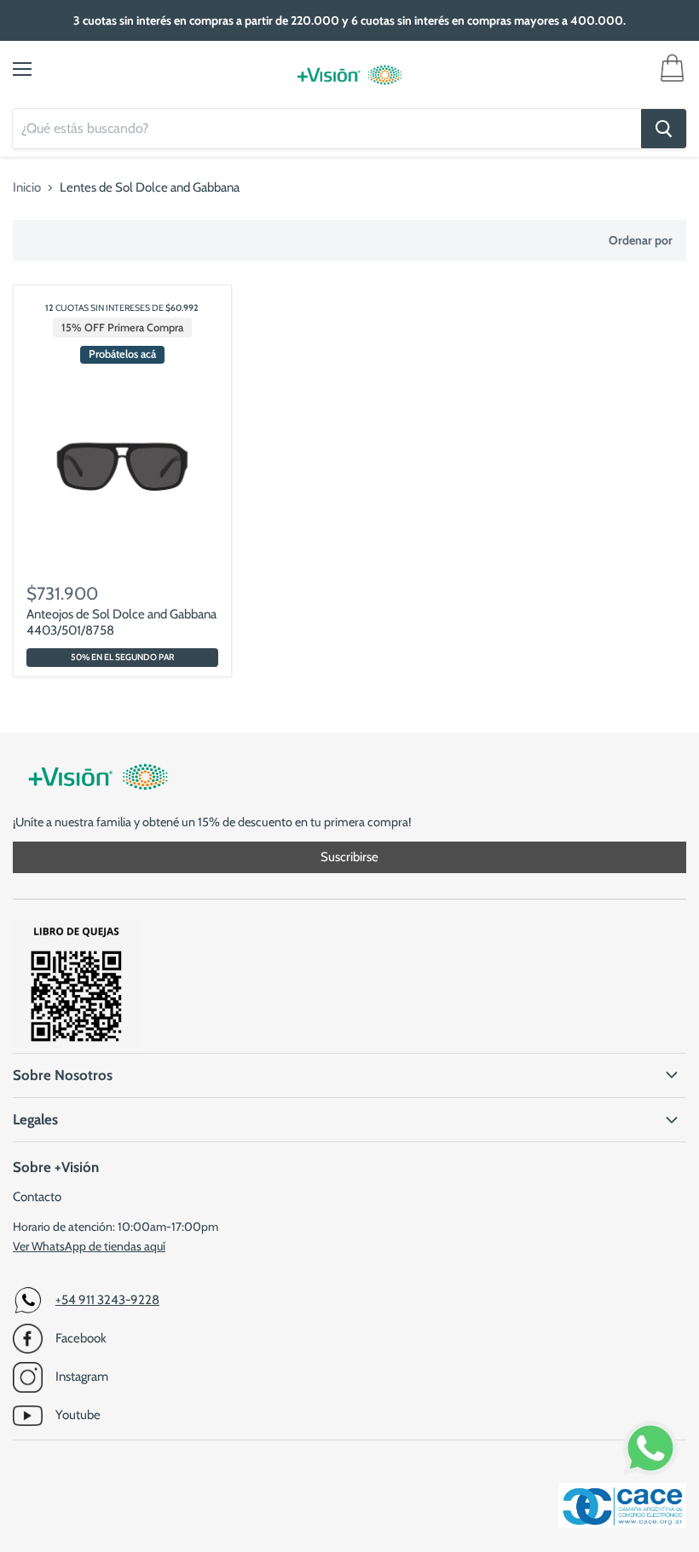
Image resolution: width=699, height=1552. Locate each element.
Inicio (27, 188)
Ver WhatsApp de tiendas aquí (89, 1246)
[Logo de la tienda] (349, 75)
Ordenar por (641, 240)
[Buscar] (663, 128)
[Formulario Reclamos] (77, 1044)
